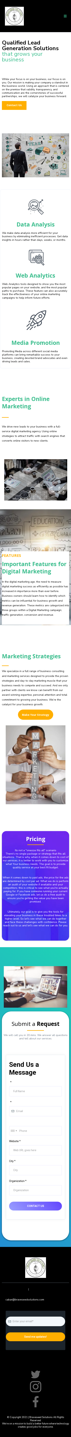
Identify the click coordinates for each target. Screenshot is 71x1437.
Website (15, 1141)
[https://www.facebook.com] (35, 1374)
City (12, 1161)
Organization (18, 1181)
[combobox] (13, 1130)
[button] (65, 16)
